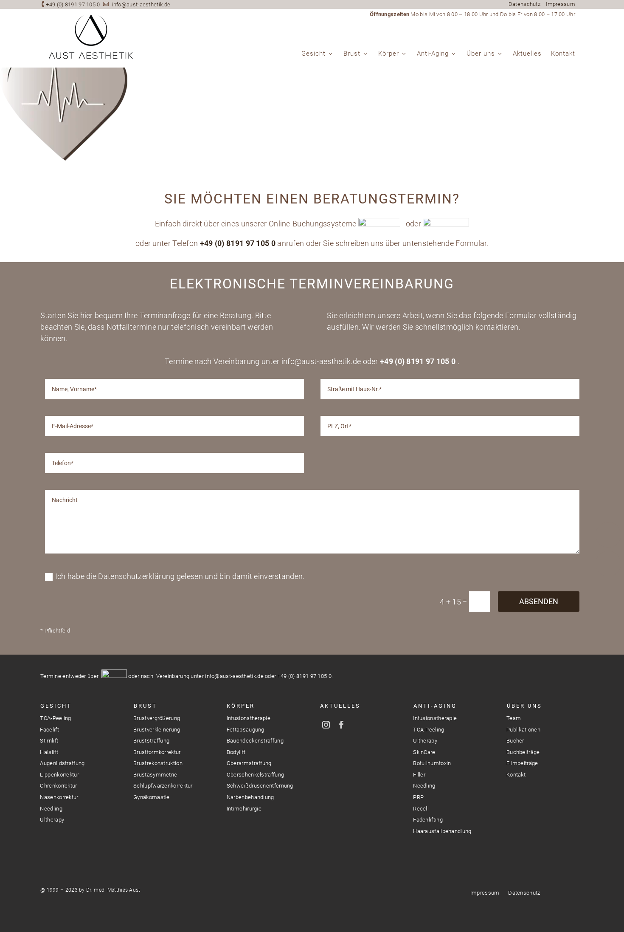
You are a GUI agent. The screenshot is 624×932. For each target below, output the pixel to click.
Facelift (49, 729)
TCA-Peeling (55, 718)
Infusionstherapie (248, 718)
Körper (388, 54)
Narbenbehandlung (250, 797)
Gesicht (313, 54)
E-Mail (608, 563)
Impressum (560, 4)
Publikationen (523, 729)
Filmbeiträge (522, 763)
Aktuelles (527, 54)
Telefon (608, 535)
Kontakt (563, 54)
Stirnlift (49, 740)
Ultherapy (52, 819)
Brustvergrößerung (156, 718)
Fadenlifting (428, 819)
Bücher (515, 740)
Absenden (538, 601)
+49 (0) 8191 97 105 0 (73, 4)
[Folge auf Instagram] (326, 724)
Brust (351, 54)
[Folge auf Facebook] (341, 724)
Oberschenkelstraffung (255, 774)
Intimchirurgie (244, 808)
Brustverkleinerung (156, 729)
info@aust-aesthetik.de (141, 4)
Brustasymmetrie (155, 774)
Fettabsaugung (245, 729)
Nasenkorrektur (59, 797)
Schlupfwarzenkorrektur (163, 785)
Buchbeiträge (523, 752)
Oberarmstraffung (249, 763)
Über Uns (524, 706)
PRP (418, 797)
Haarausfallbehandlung (442, 831)
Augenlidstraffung (62, 763)
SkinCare (424, 752)
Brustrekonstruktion (158, 763)
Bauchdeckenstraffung (255, 740)
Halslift (49, 752)
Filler (419, 774)
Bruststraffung (151, 740)
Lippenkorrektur (59, 774)
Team (513, 718)
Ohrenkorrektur (58, 785)
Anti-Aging (433, 54)
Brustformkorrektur (156, 752)
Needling (51, 808)
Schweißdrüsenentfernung (260, 785)
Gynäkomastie (151, 797)
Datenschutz (524, 4)
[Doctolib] (608, 592)
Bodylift (236, 752)
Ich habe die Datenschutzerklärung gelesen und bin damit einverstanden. (180, 576)
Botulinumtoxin (432, 763)
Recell (421, 808)
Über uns (481, 54)
